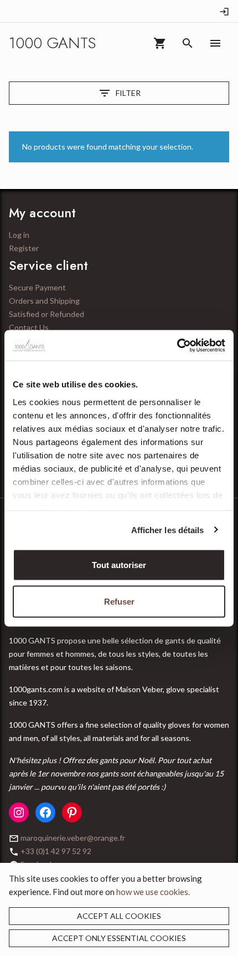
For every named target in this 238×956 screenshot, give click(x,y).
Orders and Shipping (44, 300)
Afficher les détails (167, 529)
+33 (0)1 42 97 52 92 (55, 851)
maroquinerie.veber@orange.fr (72, 837)
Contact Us (29, 327)
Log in (19, 234)
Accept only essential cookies (119, 938)
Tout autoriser (119, 565)
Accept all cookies (119, 916)
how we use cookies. (153, 892)
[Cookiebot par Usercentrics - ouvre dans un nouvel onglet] (176, 345)
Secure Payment (37, 287)
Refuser (119, 601)
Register (24, 248)
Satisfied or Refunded (46, 314)
